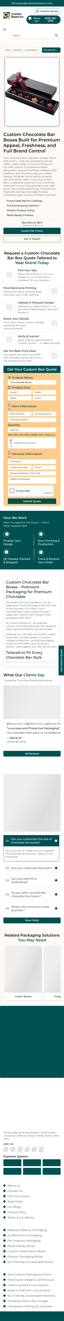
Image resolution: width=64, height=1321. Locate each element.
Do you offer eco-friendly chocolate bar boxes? (26, 894)
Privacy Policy (17, 1212)
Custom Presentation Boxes (27, 1251)
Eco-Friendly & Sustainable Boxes (30, 1261)
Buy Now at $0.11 (32, 222)
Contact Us (15, 1190)
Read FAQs (15, 1201)
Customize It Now (32, 230)
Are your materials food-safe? (29, 868)
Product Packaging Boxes (25, 1256)
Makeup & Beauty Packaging (27, 1229)
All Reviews (32, 753)
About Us (14, 1185)
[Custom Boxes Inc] (13, 15)
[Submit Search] (56, 35)
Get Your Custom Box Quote (32, 369)
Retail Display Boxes (21, 1245)
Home (7, 50)
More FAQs (32, 920)
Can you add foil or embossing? (21, 880)
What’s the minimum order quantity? (27, 908)
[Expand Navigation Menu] (10, 29)
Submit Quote (32, 501)
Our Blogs (14, 1206)
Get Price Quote (18, 1196)
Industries (17, 50)
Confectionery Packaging (25, 1235)
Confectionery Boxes (31, 50)
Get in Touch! (32, 238)
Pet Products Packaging (24, 1240)
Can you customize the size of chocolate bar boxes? (29, 840)
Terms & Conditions (21, 1217)
